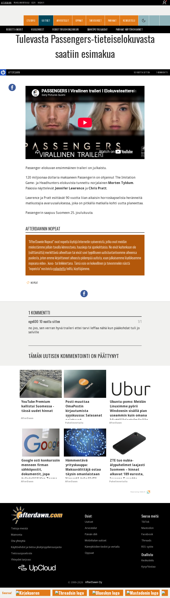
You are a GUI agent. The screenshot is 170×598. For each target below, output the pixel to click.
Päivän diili (91, 534)
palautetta (59, 268)
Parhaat (112, 20)
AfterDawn (6, 2)
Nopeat (34, 282)
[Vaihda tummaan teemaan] (143, 20)
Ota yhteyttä (18, 540)
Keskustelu (129, 20)
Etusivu (31, 20)
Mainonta (16, 534)
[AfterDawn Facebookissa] (154, 20)
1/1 (140, 321)
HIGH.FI (41, 2)
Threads (146, 540)
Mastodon (147, 528)
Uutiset (46, 20)
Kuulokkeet (37, 29)
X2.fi (34, 2)
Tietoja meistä (19, 528)
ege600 (33, 321)
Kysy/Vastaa (148, 566)
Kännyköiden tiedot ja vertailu (102, 546)
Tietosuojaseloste (21, 553)
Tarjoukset (95, 20)
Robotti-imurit (14, 29)
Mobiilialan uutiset (95, 540)
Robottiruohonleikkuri (65, 29)
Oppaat (79, 20)
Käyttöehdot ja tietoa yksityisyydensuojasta (36, 547)
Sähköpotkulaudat (97, 29)
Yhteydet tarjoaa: (21, 559)
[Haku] (165, 20)
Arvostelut (63, 20)
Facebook (147, 534)
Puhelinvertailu (22, 2)
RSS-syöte (147, 546)
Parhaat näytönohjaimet (129, 29)
